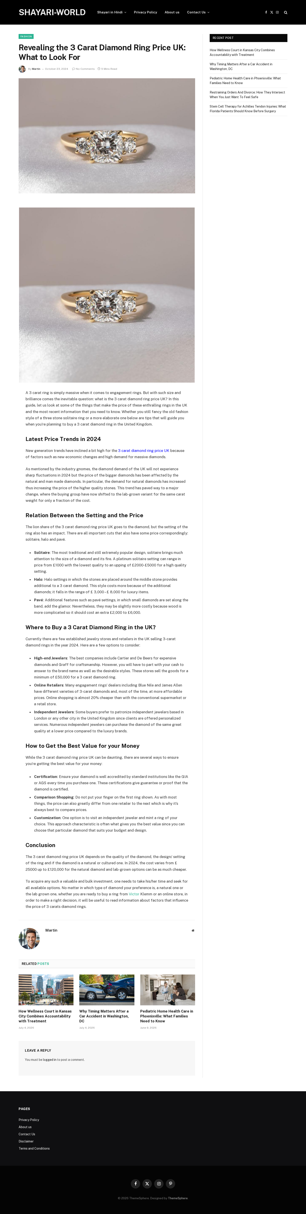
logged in (49, 1059)
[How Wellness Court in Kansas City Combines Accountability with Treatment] (46, 990)
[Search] (285, 12)
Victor (134, 894)
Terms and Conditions (34, 1148)
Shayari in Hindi (110, 12)
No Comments (85, 68)
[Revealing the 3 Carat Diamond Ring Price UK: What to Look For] (107, 135)
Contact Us (196, 12)
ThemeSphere (178, 1198)
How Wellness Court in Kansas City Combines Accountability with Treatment (45, 1016)
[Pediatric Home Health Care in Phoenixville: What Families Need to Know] (167, 990)
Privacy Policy (145, 12)
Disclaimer (26, 1141)
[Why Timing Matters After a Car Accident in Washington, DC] (106, 990)
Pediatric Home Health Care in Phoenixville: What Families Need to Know (166, 1016)
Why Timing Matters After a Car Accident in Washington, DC (104, 1016)
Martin (36, 68)
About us (172, 12)
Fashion (26, 36)
